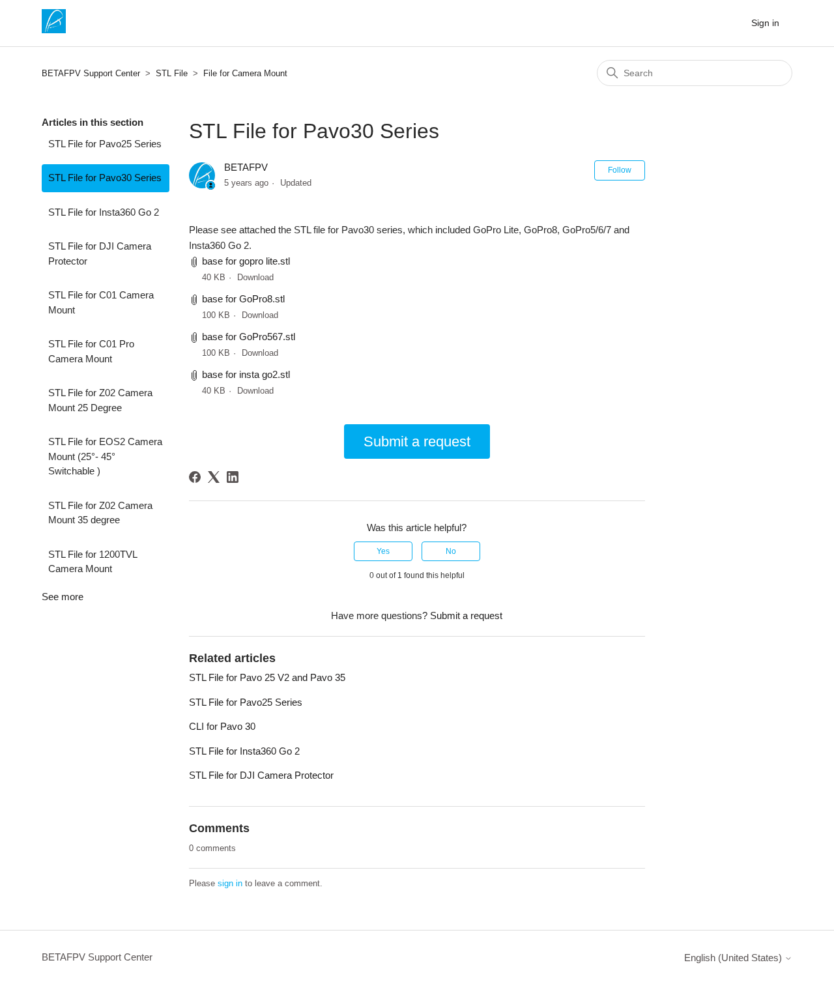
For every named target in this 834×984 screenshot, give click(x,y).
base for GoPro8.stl (243, 298)
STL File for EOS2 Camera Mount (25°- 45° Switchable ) (105, 456)
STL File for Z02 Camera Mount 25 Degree (100, 400)
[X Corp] (214, 477)
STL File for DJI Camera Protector (99, 253)
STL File (172, 73)
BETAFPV (246, 167)
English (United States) (734, 957)
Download (255, 277)
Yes (383, 551)
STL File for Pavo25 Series (105, 143)
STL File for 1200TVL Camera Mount (92, 562)
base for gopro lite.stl (246, 261)
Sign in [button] (765, 23)
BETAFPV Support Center (91, 73)
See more (62, 596)
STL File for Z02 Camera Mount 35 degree (100, 513)
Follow (619, 170)
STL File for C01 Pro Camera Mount (91, 351)
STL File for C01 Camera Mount (101, 302)
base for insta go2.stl (246, 374)
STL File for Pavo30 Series (105, 177)
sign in (230, 883)
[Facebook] (195, 477)
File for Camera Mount (245, 73)
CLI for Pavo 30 (222, 726)
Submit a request (417, 441)
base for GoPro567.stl (248, 336)
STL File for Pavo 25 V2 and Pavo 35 (267, 677)
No (451, 551)
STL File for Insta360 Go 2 (103, 212)
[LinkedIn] (232, 477)
